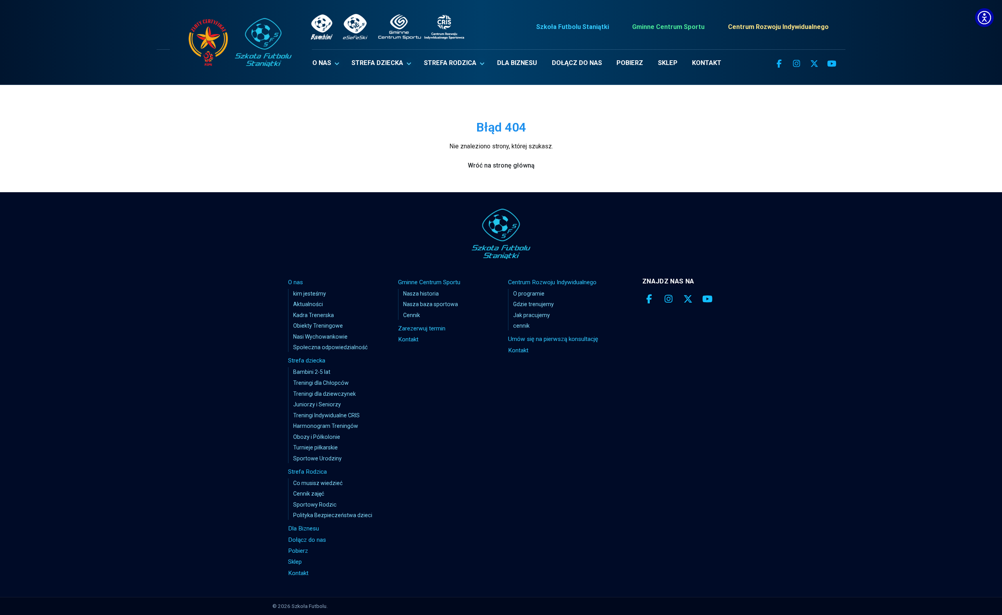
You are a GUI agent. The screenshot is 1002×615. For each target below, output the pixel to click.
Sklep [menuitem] (668, 63)
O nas (295, 282)
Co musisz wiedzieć (317, 483)
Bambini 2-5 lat (311, 372)
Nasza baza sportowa (430, 304)
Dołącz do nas (307, 539)
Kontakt (298, 573)
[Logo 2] (263, 42)
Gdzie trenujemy (533, 304)
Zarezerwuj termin (421, 328)
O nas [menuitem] (321, 63)
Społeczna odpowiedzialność (330, 347)
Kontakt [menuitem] (706, 63)
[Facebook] (779, 64)
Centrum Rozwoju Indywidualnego (778, 27)
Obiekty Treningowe (318, 326)
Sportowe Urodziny (317, 458)
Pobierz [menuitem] (629, 63)
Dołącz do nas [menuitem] (577, 63)
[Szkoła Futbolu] (501, 234)
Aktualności (308, 304)
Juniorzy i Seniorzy (317, 404)
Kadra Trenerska (313, 315)
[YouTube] (831, 64)
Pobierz (298, 550)
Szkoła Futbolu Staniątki (572, 27)
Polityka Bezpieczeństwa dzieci (332, 515)
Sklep (295, 561)
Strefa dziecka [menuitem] (377, 63)
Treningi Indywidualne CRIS (326, 415)
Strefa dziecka (306, 360)
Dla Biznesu (303, 528)
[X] (814, 64)
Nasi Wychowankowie (320, 337)
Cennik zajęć (308, 494)
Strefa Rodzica (307, 471)
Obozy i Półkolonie (316, 437)
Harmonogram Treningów (325, 426)
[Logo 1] (208, 42)
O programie (528, 293)
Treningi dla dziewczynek (324, 394)
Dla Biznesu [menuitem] (517, 63)
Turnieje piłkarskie (315, 447)
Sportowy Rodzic (315, 504)
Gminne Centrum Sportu (668, 27)
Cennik (411, 315)
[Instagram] (796, 64)
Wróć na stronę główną (501, 165)
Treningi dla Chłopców (321, 383)
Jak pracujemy (531, 315)
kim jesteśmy (309, 293)
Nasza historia (421, 293)
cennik (521, 326)
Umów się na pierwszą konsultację (553, 339)
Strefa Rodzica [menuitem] (450, 63)
